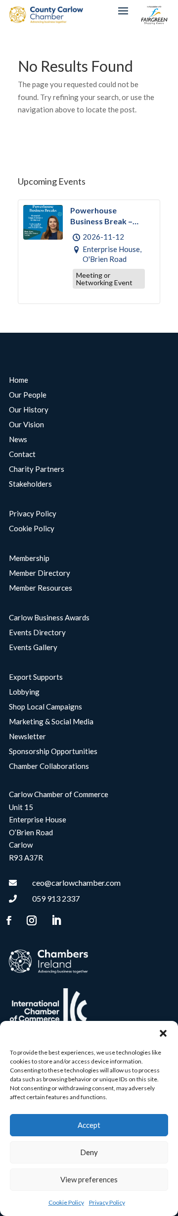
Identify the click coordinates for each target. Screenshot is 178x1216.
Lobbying (24, 692)
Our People (27, 395)
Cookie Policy (66, 1202)
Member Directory (39, 573)
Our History (28, 410)
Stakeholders (30, 484)
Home (18, 380)
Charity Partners (36, 469)
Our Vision (26, 425)
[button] (163, 1033)
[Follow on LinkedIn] (55, 920)
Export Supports (36, 677)
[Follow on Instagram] (32, 920)
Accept (89, 1124)
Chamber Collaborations (49, 766)
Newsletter (27, 737)
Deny (89, 1152)
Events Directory (37, 633)
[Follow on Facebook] (9, 920)
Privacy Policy (107, 1202)
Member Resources (40, 588)
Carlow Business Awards (49, 618)
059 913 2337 (56, 898)
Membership (29, 558)
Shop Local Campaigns (45, 707)
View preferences (89, 1179)
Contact (22, 454)
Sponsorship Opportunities (53, 752)
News (18, 440)
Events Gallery (33, 648)
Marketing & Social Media (51, 722)
